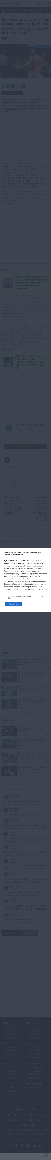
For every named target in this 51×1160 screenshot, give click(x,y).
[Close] (46, 553)
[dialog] (25, 580)
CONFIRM (14, 604)
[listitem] (25, 597)
